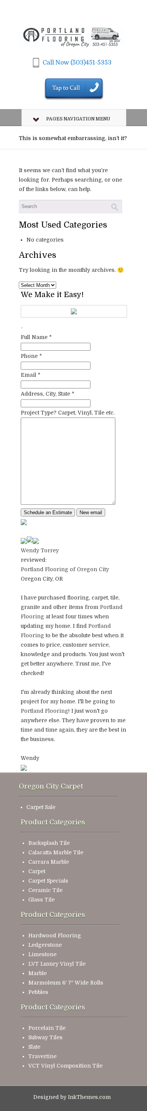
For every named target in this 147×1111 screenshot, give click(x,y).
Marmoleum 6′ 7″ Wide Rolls (65, 983)
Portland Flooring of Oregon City (65, 569)
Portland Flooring (44, 711)
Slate (34, 1047)
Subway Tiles (45, 1037)
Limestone (42, 954)
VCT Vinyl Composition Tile (65, 1066)
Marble (37, 973)
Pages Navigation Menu (78, 119)
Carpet (36, 871)
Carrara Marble (48, 862)
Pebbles (38, 992)
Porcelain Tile (47, 1028)
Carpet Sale (40, 807)
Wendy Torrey (40, 550)
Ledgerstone (45, 945)
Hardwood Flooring (54, 935)
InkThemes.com (89, 1097)
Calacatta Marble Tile (55, 852)
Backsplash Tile (49, 843)
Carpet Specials (48, 881)
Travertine (42, 1056)
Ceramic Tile (45, 890)
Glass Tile (41, 900)
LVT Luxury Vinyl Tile (57, 964)
